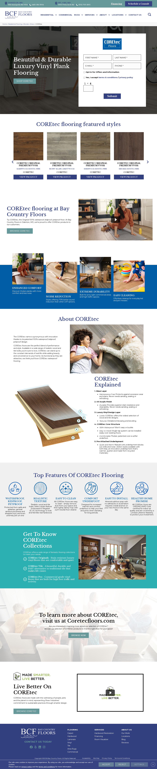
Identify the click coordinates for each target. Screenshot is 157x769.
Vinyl (69, 743)
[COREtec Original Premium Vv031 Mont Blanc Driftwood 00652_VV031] (62, 145)
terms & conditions (108, 77)
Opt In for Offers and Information (102, 72)
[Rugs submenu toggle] (82, 15)
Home (4, 24)
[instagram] (44, 747)
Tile (68, 746)
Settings (139, 764)
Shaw (32, 24)
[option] (28, 159)
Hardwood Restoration (104, 733)
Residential (47, 15)
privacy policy (126, 77)
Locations (117, 15)
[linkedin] (40, 747)
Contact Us (135, 15)
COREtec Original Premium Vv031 (28, 164)
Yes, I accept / (109, 77)
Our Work (125, 733)
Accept (106, 764)
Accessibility (86, 758)
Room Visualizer (101, 739)
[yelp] (35, 747)
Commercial (65, 15)
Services (89, 15)
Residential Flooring (15, 24)
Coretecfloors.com (91, 621)
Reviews (125, 743)
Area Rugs (71, 749)
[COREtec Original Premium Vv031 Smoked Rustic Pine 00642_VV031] (129, 145)
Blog (123, 739)
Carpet (70, 733)
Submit (112, 96)
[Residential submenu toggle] (56, 15)
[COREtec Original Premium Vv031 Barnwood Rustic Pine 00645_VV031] (28, 145)
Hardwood (71, 736)
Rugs (77, 15)
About (103, 15)
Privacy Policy (107, 758)
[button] (24, 81)
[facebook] (31, 747)
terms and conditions (47, 767)
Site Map (96, 758)
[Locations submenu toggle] (125, 15)
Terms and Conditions (122, 758)
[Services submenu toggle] (96, 15)
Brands (26, 24)
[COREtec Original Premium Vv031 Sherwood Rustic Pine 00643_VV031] (95, 145)
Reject (122, 764)
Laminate (71, 739)
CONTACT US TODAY (38, 741)
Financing (98, 736)
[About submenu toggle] (109, 15)
